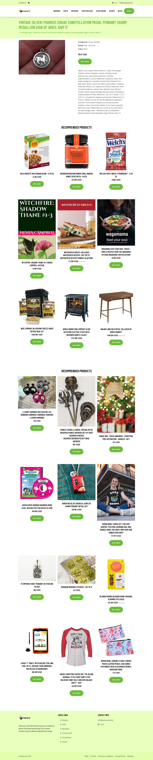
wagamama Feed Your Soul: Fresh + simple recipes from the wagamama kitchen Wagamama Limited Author (116, 252)
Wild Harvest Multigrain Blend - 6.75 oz (37, 173)
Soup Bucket (87, 11)
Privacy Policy (120, 756)
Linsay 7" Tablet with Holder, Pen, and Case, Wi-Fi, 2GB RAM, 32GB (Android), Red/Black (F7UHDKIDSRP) (37, 666)
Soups (112, 11)
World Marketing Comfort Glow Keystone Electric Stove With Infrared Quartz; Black (76, 332)
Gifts (65, 11)
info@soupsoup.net (126, 3)
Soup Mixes (101, 11)
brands (57, 11)
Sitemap (130, 756)
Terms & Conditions (105, 756)
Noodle (97, 42)
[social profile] (28, 3)
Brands (65, 720)
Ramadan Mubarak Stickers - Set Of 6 (76, 587)
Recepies (74, 11)
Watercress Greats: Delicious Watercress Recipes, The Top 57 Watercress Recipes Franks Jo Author (76, 255)
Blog (120, 11)
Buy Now (85, 61)
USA (116, 3)
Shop (129, 11)
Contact (93, 756)
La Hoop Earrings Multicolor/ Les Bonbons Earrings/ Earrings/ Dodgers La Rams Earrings (37, 415)
